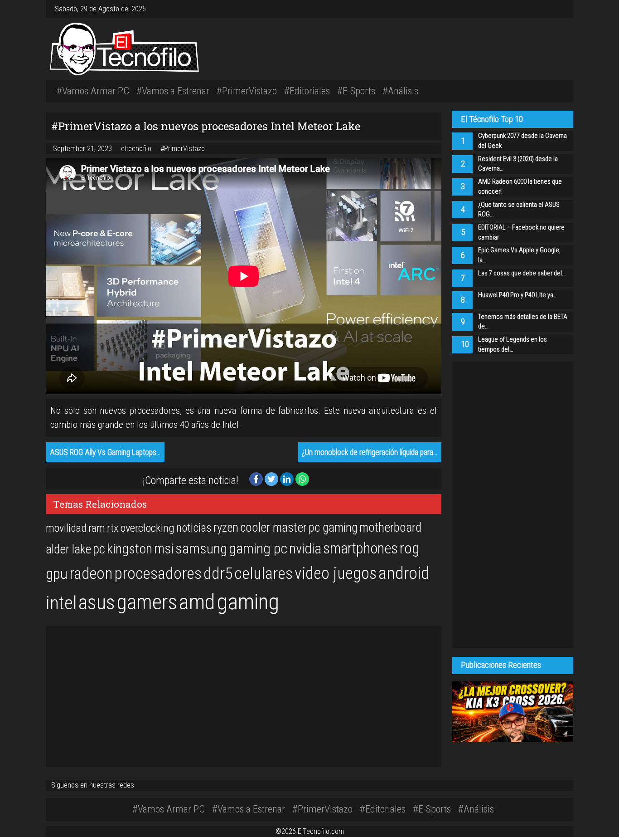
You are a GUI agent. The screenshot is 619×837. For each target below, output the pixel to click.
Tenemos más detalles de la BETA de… (522, 322)
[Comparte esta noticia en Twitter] (272, 478)
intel (61, 603)
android (404, 573)
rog (409, 548)
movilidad (66, 528)
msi (164, 548)
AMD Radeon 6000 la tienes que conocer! (520, 187)
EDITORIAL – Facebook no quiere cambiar (521, 232)
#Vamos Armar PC (93, 91)
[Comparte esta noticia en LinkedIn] (287, 478)
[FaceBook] (551, 9)
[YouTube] (559, 9)
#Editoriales (307, 91)
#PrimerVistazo (247, 91)
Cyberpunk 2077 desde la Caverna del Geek (522, 141)
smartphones (360, 548)
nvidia (305, 548)
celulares (263, 573)
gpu (57, 573)
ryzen (225, 527)
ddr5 (217, 573)
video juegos (336, 573)
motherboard (390, 527)
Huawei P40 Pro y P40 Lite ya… (517, 295)
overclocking (147, 527)
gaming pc (258, 548)
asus (96, 602)
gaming (248, 602)
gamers (147, 602)
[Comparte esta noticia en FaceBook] (257, 478)
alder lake (68, 549)
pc (99, 549)
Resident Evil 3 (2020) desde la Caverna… (518, 164)
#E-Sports (356, 91)
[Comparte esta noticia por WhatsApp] (302, 478)
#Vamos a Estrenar (172, 91)
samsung (201, 548)
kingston (129, 549)
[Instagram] (548, 9)
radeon (90, 573)
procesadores (158, 573)
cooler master (273, 527)
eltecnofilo (137, 148)
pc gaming (333, 527)
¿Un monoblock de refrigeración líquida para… (369, 452)
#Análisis (400, 91)
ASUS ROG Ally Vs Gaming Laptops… (105, 452)
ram (96, 528)
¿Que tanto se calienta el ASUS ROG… (519, 210)
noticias (194, 527)
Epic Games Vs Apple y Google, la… (519, 255)
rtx (112, 528)
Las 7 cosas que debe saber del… (522, 273)
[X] (555, 9)
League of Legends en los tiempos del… (512, 344)
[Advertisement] (419, 47)
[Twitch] (562, 9)
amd (197, 602)
